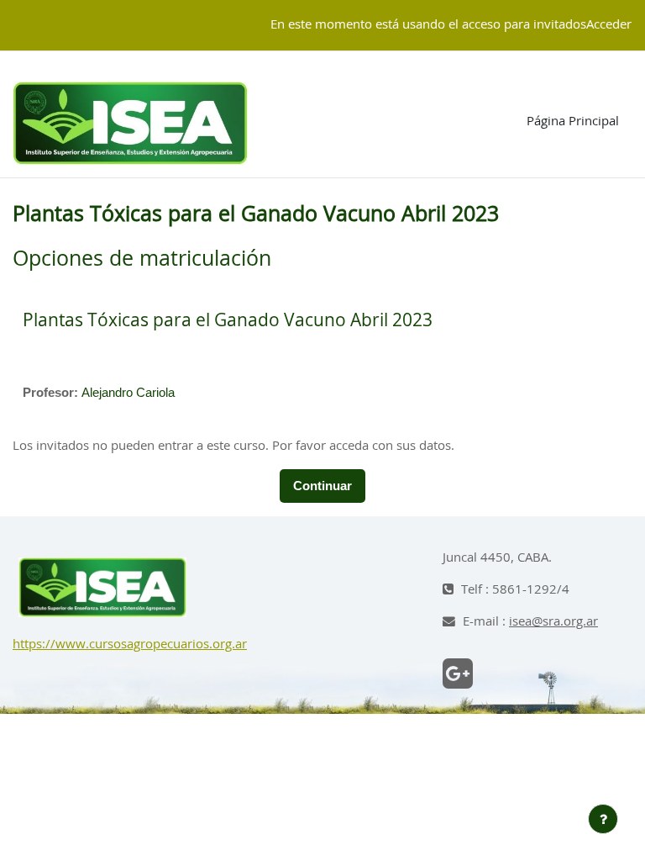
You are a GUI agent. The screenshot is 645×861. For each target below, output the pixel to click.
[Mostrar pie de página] (603, 819)
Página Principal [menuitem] (573, 121)
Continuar (322, 486)
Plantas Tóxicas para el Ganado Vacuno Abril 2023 (228, 321)
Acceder (609, 24)
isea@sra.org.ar (553, 621)
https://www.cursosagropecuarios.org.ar (130, 644)
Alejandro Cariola (128, 392)
